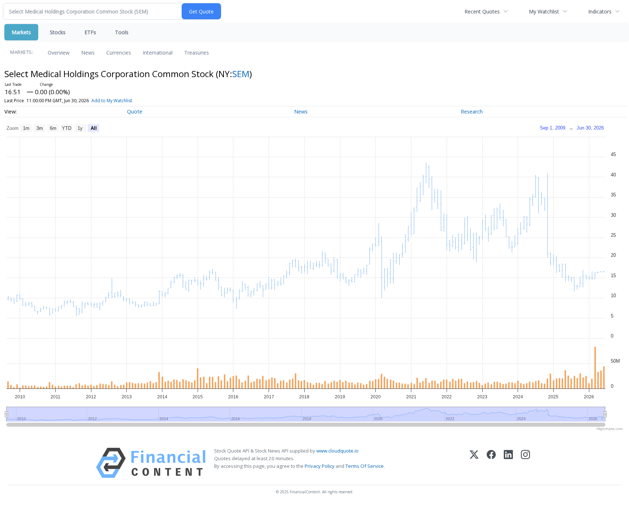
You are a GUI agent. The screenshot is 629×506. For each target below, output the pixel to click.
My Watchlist (544, 11)
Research (472, 111)
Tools (121, 32)
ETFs (90, 32)
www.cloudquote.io (337, 450)
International (158, 52)
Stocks (58, 32)
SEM (240, 74)
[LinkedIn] (508, 463)
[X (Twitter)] (474, 463)
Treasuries (196, 52)
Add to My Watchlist (111, 100)
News (88, 52)
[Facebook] (491, 463)
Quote (134, 111)
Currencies (118, 52)
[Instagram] (525, 463)
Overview (59, 52)
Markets (21, 32)
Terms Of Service (364, 466)
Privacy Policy (320, 466)
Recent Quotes (482, 11)
